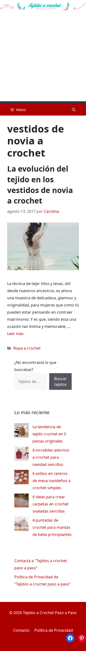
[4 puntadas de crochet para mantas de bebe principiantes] (21, 525)
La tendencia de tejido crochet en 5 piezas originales (49, 434)
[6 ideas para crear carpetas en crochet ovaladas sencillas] (21, 501)
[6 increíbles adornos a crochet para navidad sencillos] (21, 455)
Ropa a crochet (27, 348)
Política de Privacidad (53, 630)
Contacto (21, 630)
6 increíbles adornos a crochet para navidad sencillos (50, 457)
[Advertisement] (43, 58)
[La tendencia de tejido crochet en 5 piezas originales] (21, 431)
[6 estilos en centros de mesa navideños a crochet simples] (21, 478)
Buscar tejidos (60, 381)
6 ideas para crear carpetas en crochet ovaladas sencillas (50, 504)
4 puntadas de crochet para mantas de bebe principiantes (52, 527)
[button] (74, 110)
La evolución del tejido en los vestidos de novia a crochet (40, 184)
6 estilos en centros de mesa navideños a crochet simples (51, 480)
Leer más (15, 333)
